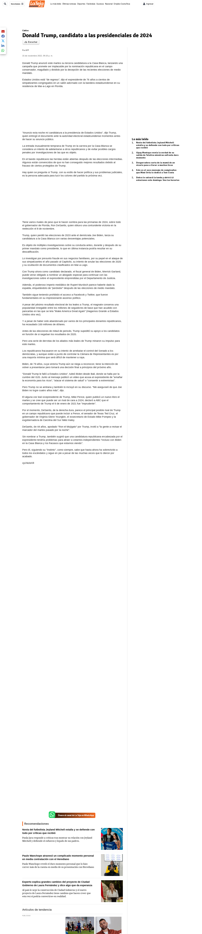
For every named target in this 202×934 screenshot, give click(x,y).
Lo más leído (55, 4)
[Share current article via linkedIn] (3, 45)
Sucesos (100, 4)
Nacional (109, 4)
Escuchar (32, 42)
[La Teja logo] (37, 3)
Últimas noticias (69, 4)
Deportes (81, 4)
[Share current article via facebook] (3, 36)
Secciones (15, 4)
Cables (25, 30)
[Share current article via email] (3, 31)
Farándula (91, 4)
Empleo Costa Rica (122, 4)
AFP (27, 50)
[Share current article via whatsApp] (3, 50)
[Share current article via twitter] (3, 41)
